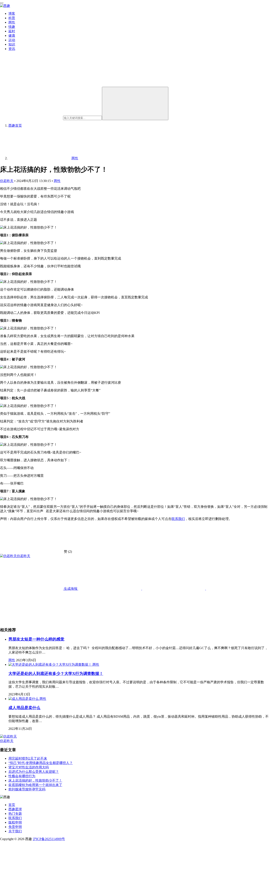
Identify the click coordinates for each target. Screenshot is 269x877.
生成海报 (70, 588)
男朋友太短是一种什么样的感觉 (36, 639)
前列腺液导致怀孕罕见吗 (26, 789)
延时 (11, 31)
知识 (11, 44)
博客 (11, 13)
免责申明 (15, 827)
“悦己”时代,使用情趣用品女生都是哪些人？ (40, 763)
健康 (11, 35)
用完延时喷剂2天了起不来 (27, 758)
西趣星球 (15, 809)
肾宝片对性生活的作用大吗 (28, 767)
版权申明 (15, 822)
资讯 (11, 49)
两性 (11, 22)
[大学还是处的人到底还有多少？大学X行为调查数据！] (50, 664)
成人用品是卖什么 (24, 707)
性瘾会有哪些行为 (21, 776)
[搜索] (135, 103)
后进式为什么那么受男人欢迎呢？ (33, 771)
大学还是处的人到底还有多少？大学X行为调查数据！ (55, 673)
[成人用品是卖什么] (24, 698)
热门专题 (15, 813)
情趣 (11, 27)
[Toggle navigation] (1, 3)
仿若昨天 (6, 181)
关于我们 (15, 831)
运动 (11, 40)
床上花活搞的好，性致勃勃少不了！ (35, 780)
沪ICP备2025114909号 (49, 839)
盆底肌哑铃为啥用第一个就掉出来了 (35, 785)
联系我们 (178, 519)
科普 (11, 18)
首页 (15, 125)
